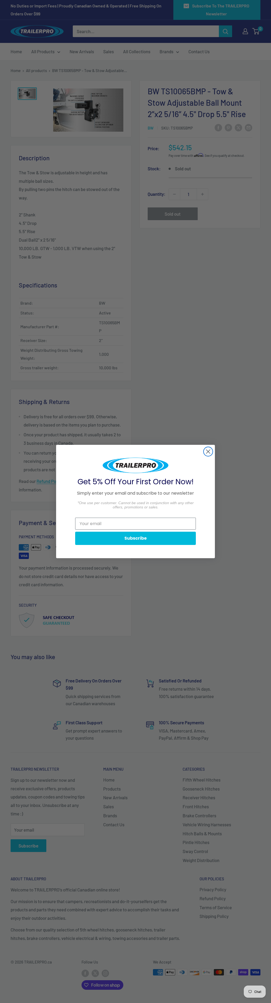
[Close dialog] (208, 451)
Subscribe (135, 538)
